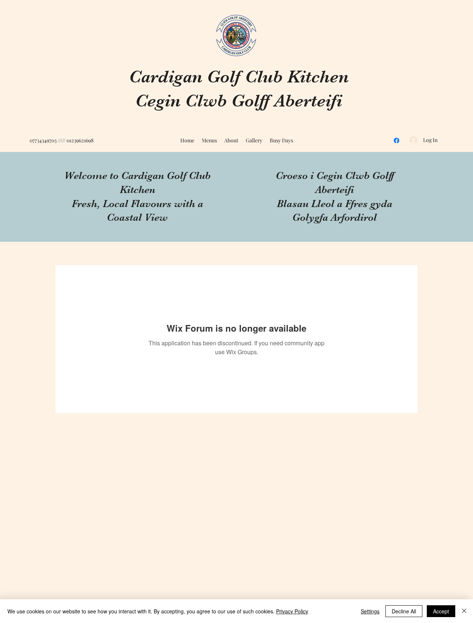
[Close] (464, 611)
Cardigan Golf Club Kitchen (239, 77)
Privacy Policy (292, 611)
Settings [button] (370, 611)
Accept (441, 611)
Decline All (404, 611)
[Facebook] (396, 140)
